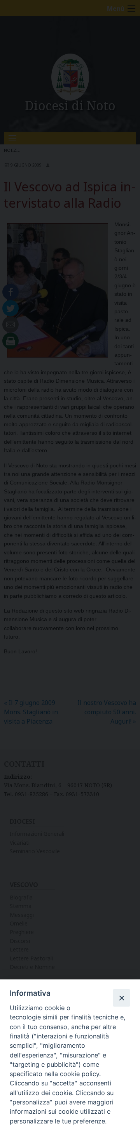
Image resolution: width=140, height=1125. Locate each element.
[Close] (121, 997)
